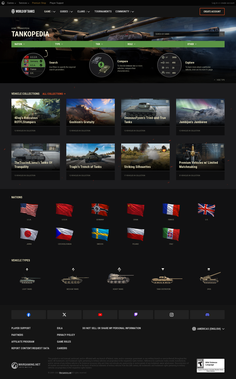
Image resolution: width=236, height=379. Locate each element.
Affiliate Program (22, 341)
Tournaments (103, 11)
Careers (62, 348)
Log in (215, 3)
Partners (17, 335)
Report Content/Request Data (30, 348)
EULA (60, 328)
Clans (81, 11)
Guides (64, 11)
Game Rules (64, 341)
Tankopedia (24, 28)
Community (122, 11)
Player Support (21, 328)
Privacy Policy (66, 335)
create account (227, 3)
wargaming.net (25, 365)
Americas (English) (209, 328)
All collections (53, 93)
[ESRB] (211, 366)
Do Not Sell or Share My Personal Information (112, 328)
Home (13, 28)
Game (47, 11)
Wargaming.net (65, 373)
